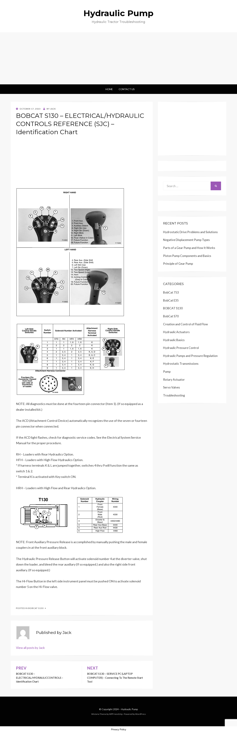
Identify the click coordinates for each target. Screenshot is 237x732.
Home (109, 89)
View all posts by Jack (30, 648)
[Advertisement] (118, 58)
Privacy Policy (118, 729)
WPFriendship (115, 714)
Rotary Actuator (174, 379)
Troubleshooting (174, 395)
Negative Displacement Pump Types (186, 240)
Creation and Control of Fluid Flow (185, 324)
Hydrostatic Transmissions (180, 363)
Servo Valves (171, 387)
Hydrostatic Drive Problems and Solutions (190, 232)
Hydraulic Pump (118, 13)
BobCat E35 (171, 300)
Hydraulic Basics (174, 340)
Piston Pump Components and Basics (187, 256)
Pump (167, 371)
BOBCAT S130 (36, 608)
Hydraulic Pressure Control (181, 348)
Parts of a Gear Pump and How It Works (189, 248)
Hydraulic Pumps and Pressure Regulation (190, 356)
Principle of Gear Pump (178, 263)
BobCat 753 (171, 292)
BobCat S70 (171, 316)
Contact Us (127, 89)
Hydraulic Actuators (176, 332)
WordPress (140, 714)
